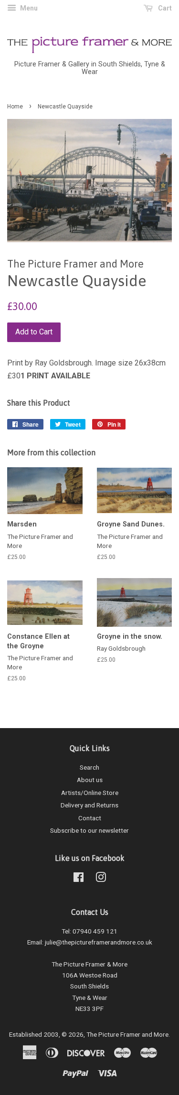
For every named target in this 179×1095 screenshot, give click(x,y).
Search (89, 767)
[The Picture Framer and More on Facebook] (78, 879)
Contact (89, 818)
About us (90, 780)
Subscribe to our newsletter (89, 830)
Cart (164, 8)
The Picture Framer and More (127, 1034)
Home (15, 106)
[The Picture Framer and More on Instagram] (100, 879)
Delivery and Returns (89, 805)
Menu (28, 8)
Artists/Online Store (89, 792)
